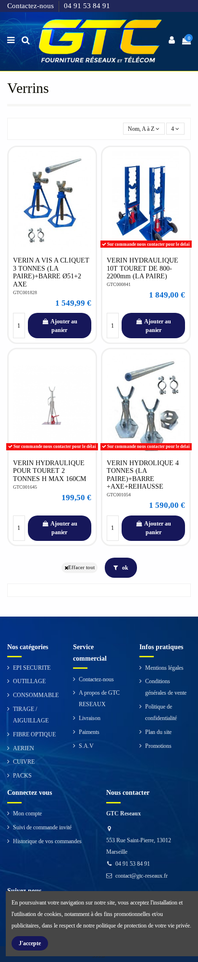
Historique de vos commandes (47, 841)
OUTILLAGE (29, 681)
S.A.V (86, 746)
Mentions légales (164, 667)
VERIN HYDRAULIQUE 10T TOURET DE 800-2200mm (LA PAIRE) (142, 268)
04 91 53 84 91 (87, 5)
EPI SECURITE (31, 667)
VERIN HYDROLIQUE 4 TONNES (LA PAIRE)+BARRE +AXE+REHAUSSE (143, 474)
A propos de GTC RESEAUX (99, 698)
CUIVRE (24, 761)
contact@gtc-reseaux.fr (141, 875)
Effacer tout (81, 567)
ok (124, 567)
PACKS (22, 775)
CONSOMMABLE (36, 695)
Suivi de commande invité (42, 827)
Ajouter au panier (63, 325)
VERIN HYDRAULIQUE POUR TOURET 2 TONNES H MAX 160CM (49, 470)
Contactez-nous (31, 5)
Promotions (158, 746)
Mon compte (27, 813)
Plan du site (158, 732)
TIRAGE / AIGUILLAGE (31, 715)
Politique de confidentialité (161, 712)
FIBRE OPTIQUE (34, 734)
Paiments (89, 732)
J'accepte (30, 943)
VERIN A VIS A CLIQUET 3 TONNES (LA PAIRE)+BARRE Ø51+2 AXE (51, 272)
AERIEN (23, 748)
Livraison (89, 718)
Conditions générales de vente (165, 687)
